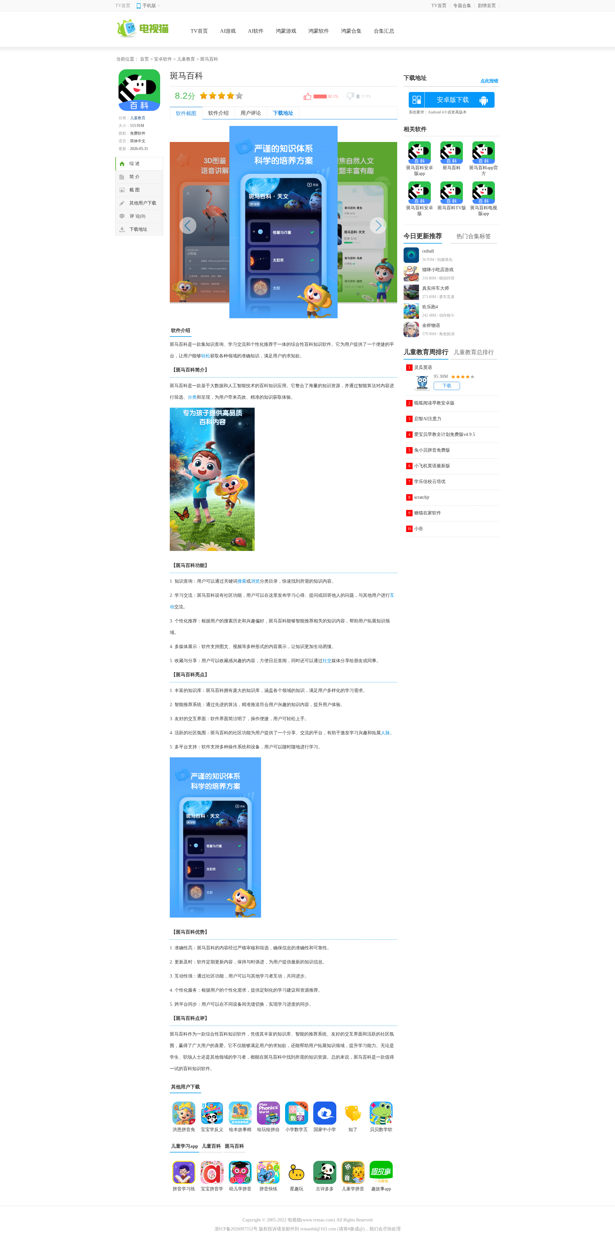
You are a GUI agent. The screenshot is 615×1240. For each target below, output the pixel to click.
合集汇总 (384, 31)
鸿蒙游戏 (286, 31)
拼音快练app (268, 1190)
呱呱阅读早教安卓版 (434, 403)
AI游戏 (228, 31)
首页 (144, 59)
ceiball (428, 251)
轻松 (205, 356)
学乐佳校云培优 (430, 481)
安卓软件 (163, 59)
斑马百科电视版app (483, 210)
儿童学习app (184, 1146)
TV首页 (122, 5)
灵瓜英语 (423, 367)
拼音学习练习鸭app (184, 1190)
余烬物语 (431, 325)
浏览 (255, 581)
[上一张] (226, 222)
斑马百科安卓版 (419, 210)
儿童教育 (186, 59)
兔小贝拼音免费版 (432, 450)
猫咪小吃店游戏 (438, 269)
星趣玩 (296, 1188)
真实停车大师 (435, 288)
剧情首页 (487, 5)
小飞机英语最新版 (432, 465)
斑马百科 (234, 1146)
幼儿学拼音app (240, 1190)
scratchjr (422, 497)
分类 (192, 397)
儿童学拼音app (353, 1190)
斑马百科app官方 (483, 170)
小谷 (418, 528)
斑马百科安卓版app (419, 170)
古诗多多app (325, 1190)
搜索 (241, 581)
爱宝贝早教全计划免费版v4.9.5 (444, 434)
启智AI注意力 (427, 418)
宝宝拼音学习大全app (212, 1190)
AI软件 (256, 31)
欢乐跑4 (430, 306)
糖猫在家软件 (427, 513)
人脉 (385, 732)
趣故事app (381, 1188)
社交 (327, 660)
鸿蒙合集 (351, 31)
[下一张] (340, 222)
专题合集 (462, 5)
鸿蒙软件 (318, 31)
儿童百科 (211, 1146)
